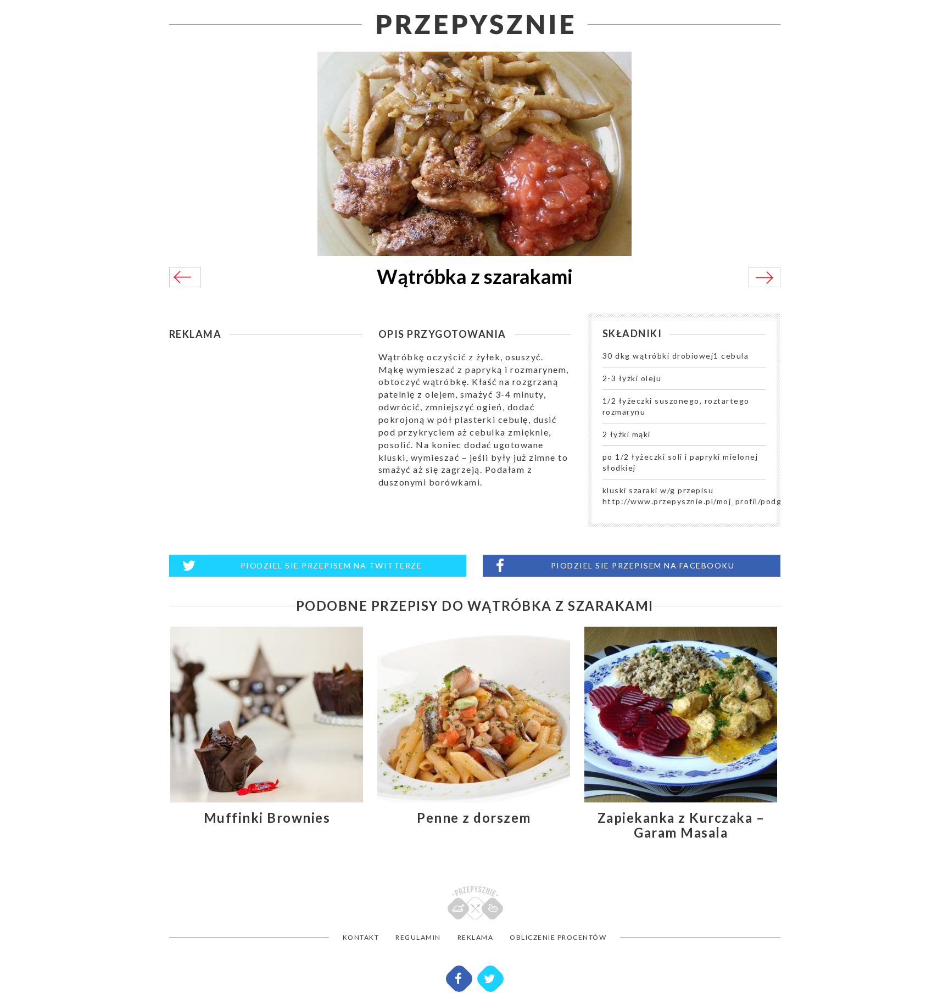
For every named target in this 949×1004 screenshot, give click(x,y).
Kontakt (361, 937)
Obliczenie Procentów (558, 937)
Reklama (475, 937)
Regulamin (418, 937)
